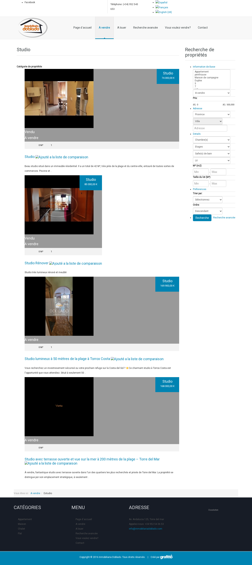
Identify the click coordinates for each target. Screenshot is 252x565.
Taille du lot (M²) (201, 177)
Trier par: (197, 193)
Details (197, 134)
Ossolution (213, 510)
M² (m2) (197, 165)
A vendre (104, 27)
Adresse (197, 108)
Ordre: (196, 204)
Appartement (25, 519)
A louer (121, 27)
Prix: (195, 98)
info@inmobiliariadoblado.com (145, 528)
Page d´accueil (82, 27)
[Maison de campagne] (211, 77)
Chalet (21, 528)
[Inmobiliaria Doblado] (33, 28)
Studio (168, 73)
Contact (203, 27)
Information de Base (204, 66)
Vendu (30, 132)
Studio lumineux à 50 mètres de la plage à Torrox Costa (67, 359)
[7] (211, 86)
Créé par (154, 557)
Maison (22, 524)
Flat (20, 533)
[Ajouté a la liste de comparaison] (61, 157)
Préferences (199, 189)
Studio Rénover (36, 263)
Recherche (202, 217)
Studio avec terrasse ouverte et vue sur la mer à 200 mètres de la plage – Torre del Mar (92, 459)
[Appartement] (211, 71)
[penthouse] (211, 74)
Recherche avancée (145, 27)
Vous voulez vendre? (178, 27)
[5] (211, 83)
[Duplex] (211, 80)
